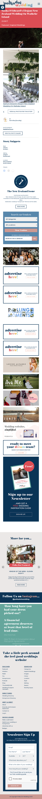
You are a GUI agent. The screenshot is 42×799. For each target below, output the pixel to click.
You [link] (3, 676)
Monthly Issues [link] (28, 687)
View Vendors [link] (21, 230)
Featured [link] (5, 25)
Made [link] (4, 673)
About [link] (4, 704)
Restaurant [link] (6, 156)
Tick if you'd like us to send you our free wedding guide (21, 773)
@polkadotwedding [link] (21, 599)
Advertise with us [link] (7, 726)
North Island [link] (7, 163)
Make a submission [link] (7, 720)
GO (34, 238)
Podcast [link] (4, 680)
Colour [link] (26, 676)
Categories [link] (27, 669)
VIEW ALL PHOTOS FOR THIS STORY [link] (21, 111)
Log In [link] (4, 713)
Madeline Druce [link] (8, 129)
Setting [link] (26, 683)
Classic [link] (5, 147)
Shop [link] (3, 683)
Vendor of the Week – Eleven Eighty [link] (21, 572)
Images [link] (26, 673)
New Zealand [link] (7, 161)
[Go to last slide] (3, 567)
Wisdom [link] (4, 671)
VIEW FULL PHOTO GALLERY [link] (13, 133)
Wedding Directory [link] (8, 696)
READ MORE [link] (21, 206)
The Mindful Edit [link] (7, 685)
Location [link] (26, 678)
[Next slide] (38, 567)
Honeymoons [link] (6, 678)
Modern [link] (5, 149)
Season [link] (26, 685)
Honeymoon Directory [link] (9, 698)
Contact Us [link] (5, 711)
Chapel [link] (5, 154)
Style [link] (25, 680)
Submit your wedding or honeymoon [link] (9, 722)
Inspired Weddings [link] (17, 25)
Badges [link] (4, 728)
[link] (2, 7)
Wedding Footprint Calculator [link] (8, 688)
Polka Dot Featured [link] (21, 565)
